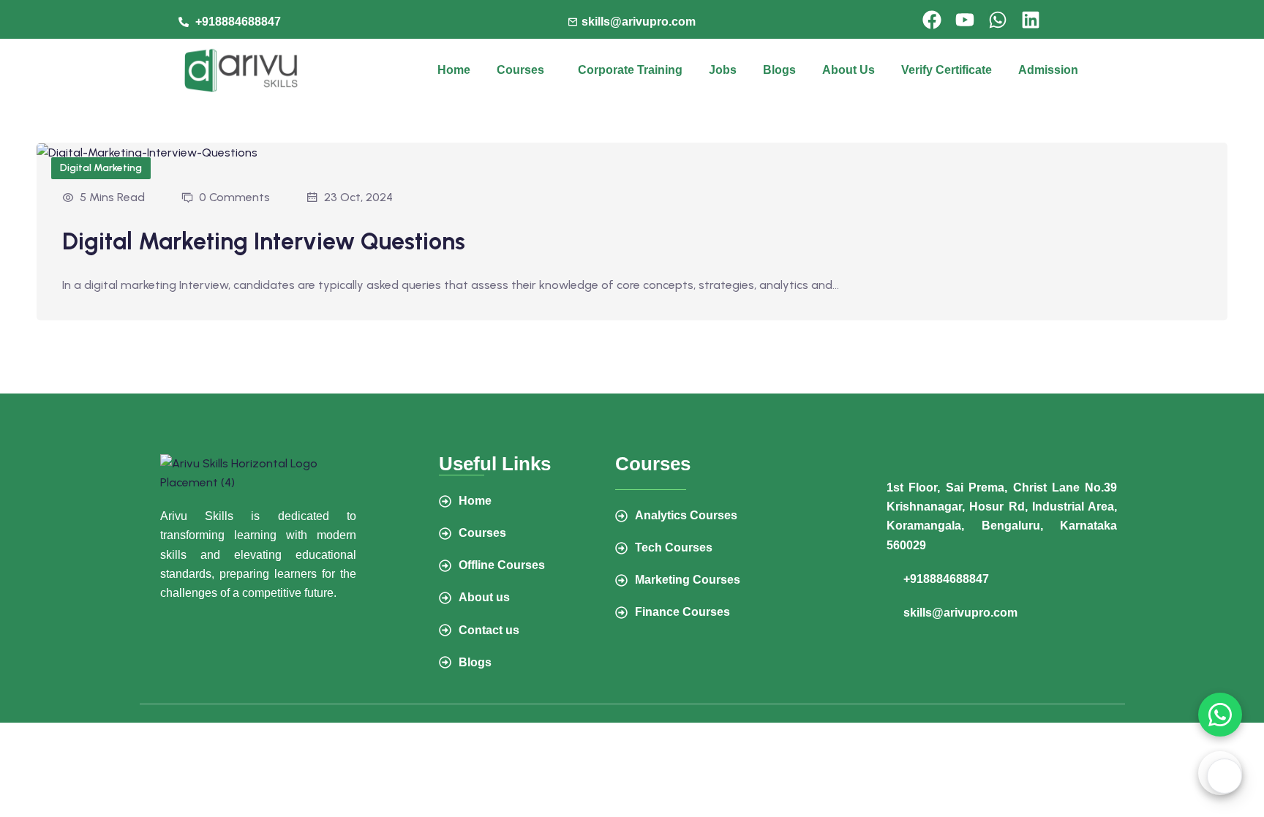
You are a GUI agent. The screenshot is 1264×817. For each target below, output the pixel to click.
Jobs (723, 70)
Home (453, 70)
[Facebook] (931, 19)
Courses (520, 70)
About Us (848, 70)
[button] (524, 70)
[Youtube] (964, 19)
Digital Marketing (101, 168)
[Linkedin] (1030, 19)
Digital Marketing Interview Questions (263, 241)
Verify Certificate (946, 70)
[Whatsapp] (997, 19)
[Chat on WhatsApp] (1220, 715)
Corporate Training (630, 70)
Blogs (779, 70)
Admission (1048, 70)
